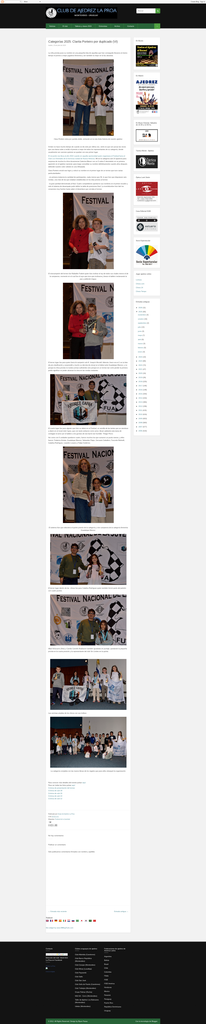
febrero (141, 348)
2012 (141, 406)
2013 (141, 402)
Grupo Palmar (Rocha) (83, 992)
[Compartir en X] (54, 825)
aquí (73, 785)
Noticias (52, 26)
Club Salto (79, 977)
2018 (141, 381)
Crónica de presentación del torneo (61, 788)
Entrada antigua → (121, 911)
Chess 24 (139, 287)
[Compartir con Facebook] (56, 825)
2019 (141, 377)
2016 (141, 390)
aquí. (84, 783)
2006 (141, 431)
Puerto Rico (108, 1003)
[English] (48, 921)
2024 (141, 357)
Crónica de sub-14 (55, 796)
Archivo (117, 26)
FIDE (106, 980)
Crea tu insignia (50, 971)
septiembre (142, 323)
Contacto (130, 26)
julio (139, 327)
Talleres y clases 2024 (83, 26)
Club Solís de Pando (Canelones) (87, 984)
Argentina (107, 956)
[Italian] (65, 921)
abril (140, 339)
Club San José (80, 980)
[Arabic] (91, 921)
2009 (141, 418)
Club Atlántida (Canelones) (85, 954)
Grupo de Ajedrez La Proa (66, 814)
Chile (106, 968)
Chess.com (140, 284)
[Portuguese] (78, 921)
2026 (141, 308)
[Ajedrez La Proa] (47, 969)
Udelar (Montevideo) (82, 1006)
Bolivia (106, 960)
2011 (141, 410)
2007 (141, 427)
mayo (140, 335)
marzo (140, 343)
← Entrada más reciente (57, 911)
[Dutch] (69, 921)
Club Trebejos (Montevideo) (85, 988)
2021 (141, 369)
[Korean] (86, 921)
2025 (141, 312)
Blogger (154, 1021)
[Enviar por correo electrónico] (49, 825)
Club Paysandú (80, 973)
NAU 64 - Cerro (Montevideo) (86, 996)
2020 (141, 373)
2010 (141, 414)
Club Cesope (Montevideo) (85, 965)
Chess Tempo (141, 291)
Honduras (108, 987)
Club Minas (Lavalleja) (83, 969)
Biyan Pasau (83, 1021)
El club (65, 26)
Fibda (106, 976)
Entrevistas (103, 26)
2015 (141, 394)
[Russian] (73, 921)
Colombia (107, 972)
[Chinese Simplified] (95, 921)
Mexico (107, 991)
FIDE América (109, 983)
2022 (141, 365)
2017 (141, 386)
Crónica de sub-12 (55, 799)
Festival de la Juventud (62, 819)
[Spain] (61, 921)
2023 (141, 361)
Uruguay (107, 1011)
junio (140, 331)
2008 (141, 423)
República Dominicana (112, 1007)
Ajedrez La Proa (50, 966)
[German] (56, 921)
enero (140, 352)
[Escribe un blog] (51, 825)
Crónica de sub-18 (55, 791)
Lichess (139, 280)
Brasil (106, 964)
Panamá (107, 995)
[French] (52, 921)
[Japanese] (82, 921)
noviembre (142, 315)
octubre (141, 319)
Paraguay (107, 999)
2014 (141, 398)
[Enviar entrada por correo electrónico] (49, 822)
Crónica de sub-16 (55, 793)
